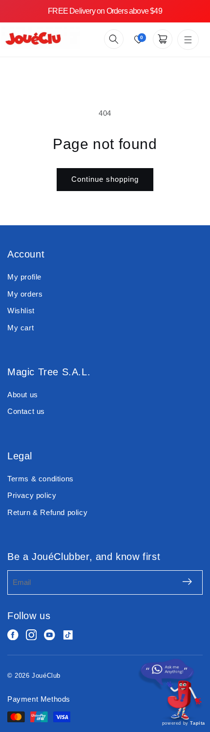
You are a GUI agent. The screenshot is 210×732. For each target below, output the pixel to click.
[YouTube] (49, 635)
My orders (24, 294)
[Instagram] (31, 635)
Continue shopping (105, 179)
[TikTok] (68, 635)
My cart (20, 327)
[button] (114, 39)
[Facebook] (13, 635)
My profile (24, 277)
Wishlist (21, 310)
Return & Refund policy (47, 512)
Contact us (26, 411)
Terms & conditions (40, 478)
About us (22, 394)
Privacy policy (31, 495)
